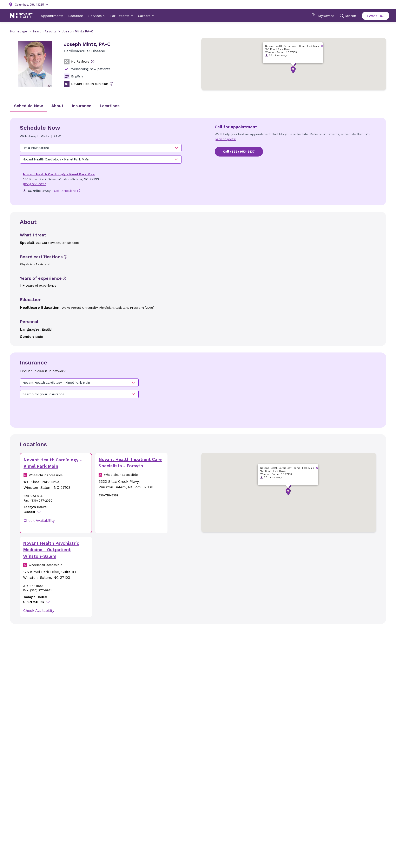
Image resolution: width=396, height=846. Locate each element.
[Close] (322, 46)
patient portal (225, 139)
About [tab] (57, 105)
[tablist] (198, 106)
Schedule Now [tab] (28, 105)
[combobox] (101, 148)
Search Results (44, 31)
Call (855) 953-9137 (239, 151)
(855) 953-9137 (34, 184)
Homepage (18, 31)
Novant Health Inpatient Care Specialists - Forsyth (130, 463)
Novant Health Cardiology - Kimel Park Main (59, 174)
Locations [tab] (109, 105)
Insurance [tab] (81, 105)
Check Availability (39, 520)
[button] (293, 70)
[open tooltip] (92, 61)
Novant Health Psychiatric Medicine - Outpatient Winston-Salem (51, 550)
